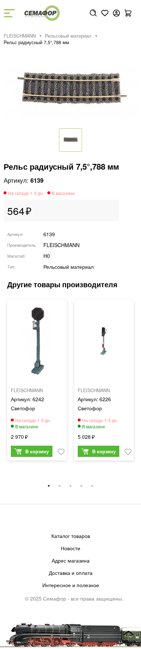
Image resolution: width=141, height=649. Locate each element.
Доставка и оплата (71, 572)
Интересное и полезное (70, 585)
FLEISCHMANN (20, 36)
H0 (46, 255)
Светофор (23, 408)
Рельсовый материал (68, 36)
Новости (70, 548)
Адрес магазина (71, 560)
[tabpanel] (37, 382)
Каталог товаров (70, 535)
